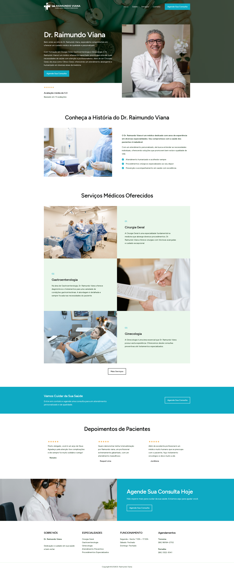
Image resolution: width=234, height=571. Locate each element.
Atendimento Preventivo (93, 549)
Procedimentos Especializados (95, 552)
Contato (156, 6)
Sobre (134, 6)
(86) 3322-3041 (165, 552)
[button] (117, 371)
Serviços (145, 6)
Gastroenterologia (90, 542)
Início (126, 6)
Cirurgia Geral (88, 539)
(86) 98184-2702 (166, 542)
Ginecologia (87, 546)
